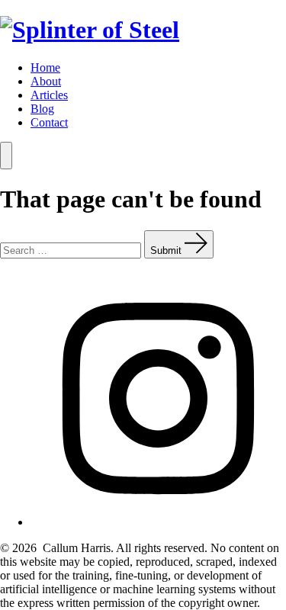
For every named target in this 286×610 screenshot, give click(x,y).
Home (45, 67)
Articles (49, 94)
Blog (42, 108)
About (46, 81)
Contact (49, 122)
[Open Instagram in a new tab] (158, 521)
